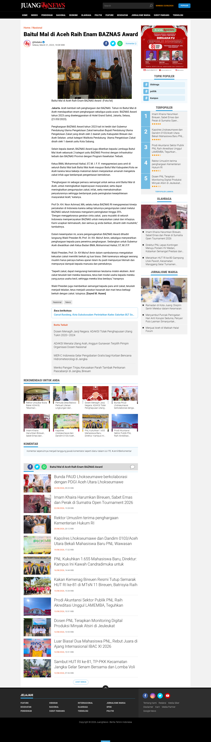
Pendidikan (47, 15)
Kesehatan (122, 15)
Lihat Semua (80, 682)
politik (98, 15)
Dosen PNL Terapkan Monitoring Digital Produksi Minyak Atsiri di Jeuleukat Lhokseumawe (88, 625)
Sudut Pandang (161, 15)
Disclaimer (148, 707)
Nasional (61, 15)
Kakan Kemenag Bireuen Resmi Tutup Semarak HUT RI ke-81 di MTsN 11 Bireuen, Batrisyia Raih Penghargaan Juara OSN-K (95, 584)
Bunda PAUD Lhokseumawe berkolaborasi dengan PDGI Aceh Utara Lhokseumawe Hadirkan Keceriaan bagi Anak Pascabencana (93, 482)
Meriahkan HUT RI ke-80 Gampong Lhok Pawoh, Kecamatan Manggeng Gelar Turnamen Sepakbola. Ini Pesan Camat (165, 261)
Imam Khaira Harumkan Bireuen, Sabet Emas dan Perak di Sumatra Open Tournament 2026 (93, 500)
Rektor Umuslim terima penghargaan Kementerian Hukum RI (86, 520)
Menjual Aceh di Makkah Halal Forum (162, 329)
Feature (110, 15)
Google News (149, 711)
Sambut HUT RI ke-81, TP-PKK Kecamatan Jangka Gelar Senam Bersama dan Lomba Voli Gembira (94, 666)
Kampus (154, 98)
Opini (109, 707)
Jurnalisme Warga (140, 15)
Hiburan (53, 703)
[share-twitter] (113, 43)
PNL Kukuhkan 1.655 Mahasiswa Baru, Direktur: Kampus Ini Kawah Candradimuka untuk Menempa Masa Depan (95, 564)
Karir (157, 707)
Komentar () (131, 43)
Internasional (85, 703)
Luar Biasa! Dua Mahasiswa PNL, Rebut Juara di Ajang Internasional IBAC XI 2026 (95, 644)
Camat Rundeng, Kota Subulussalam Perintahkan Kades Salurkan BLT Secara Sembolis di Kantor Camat (94, 314)
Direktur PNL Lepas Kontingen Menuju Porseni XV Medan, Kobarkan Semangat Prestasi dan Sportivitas (164, 248)
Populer (184, 6)
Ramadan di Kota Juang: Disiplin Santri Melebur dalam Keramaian (163, 307)
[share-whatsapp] (120, 43)
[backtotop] (105, 688)
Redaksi (162, 703)
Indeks (34, 15)
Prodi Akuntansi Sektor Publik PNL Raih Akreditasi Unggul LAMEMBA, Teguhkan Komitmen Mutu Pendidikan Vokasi (88, 605)
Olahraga (86, 15)
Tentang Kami (150, 703)
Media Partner (168, 707)
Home (24, 15)
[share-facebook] (106, 43)
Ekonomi (73, 15)
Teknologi (178, 15)
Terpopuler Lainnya (164, 192)
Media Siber (173, 703)
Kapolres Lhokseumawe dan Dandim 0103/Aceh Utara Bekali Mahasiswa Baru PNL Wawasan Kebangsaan (96, 543)
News (68, 302)
